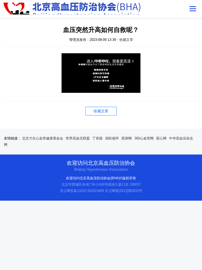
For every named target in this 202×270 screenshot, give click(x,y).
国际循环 (112, 138)
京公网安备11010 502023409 (82, 191)
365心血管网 (144, 138)
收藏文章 (126, 40)
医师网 (127, 138)
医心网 (161, 138)
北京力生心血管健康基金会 (42, 138)
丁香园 (97, 138)
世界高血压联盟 (78, 138)
